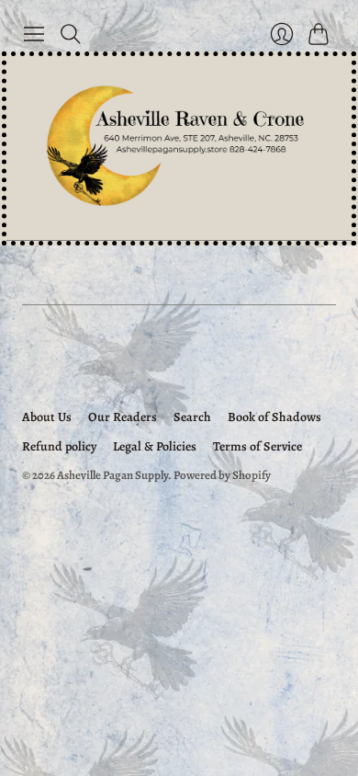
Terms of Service (257, 446)
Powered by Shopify (222, 475)
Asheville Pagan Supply (112, 475)
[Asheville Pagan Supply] (179, 148)
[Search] (70, 34)
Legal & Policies (154, 446)
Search (192, 417)
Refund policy (59, 446)
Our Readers (122, 417)
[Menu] (34, 34)
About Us (47, 417)
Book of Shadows (274, 417)
